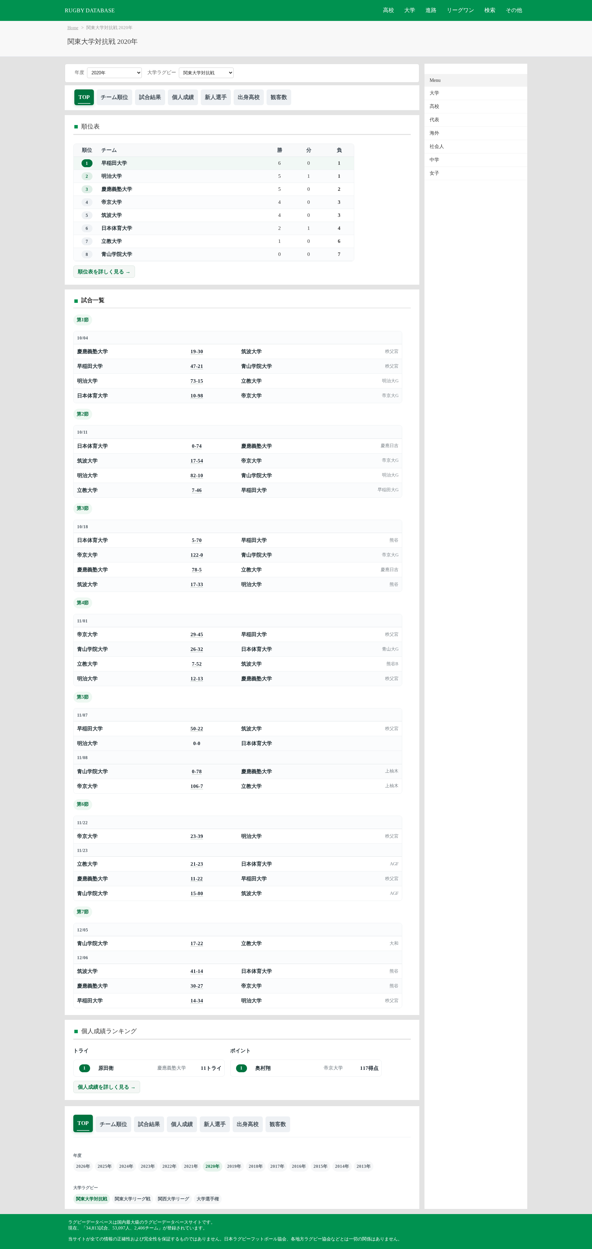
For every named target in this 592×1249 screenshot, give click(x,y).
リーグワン (460, 10)
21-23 (196, 864)
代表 (434, 119)
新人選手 (216, 97)
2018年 (256, 1166)
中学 (434, 159)
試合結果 (150, 97)
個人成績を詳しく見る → (107, 1087)
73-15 (196, 381)
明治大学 (111, 176)
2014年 (342, 1166)
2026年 (83, 1166)
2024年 (126, 1166)
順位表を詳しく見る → (104, 271)
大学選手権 (208, 1198)
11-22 (196, 878)
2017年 (277, 1166)
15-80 (196, 893)
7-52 (197, 664)
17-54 (196, 460)
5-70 (197, 540)
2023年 (148, 1166)
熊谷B (392, 663)
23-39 (196, 836)
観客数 (279, 97)
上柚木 (391, 771)
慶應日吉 (389, 445)
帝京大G (390, 395)
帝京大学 (111, 202)
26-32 (196, 649)
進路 (431, 10)
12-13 (196, 678)
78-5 (197, 569)
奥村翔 (263, 1068)
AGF (394, 864)
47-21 (196, 366)
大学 (409, 10)
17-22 (196, 943)
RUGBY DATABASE (90, 10)
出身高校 (249, 97)
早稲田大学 (114, 163)
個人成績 (183, 97)
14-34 (196, 1000)
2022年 (169, 1166)
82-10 (196, 475)
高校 (388, 10)
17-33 (196, 584)
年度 (79, 72)
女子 (434, 173)
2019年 (234, 1166)
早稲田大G (388, 489)
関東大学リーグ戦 (132, 1198)
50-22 (196, 728)
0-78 (197, 771)
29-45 (196, 634)
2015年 (320, 1166)
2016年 (299, 1166)
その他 (514, 10)
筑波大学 (111, 215)
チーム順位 (114, 97)
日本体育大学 (116, 228)
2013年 (364, 1166)
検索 (489, 10)
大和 (394, 943)
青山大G (390, 649)
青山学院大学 (116, 254)
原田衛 (106, 1068)
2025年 (105, 1166)
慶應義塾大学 (116, 189)
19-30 (196, 351)
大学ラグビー (161, 72)
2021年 (191, 1166)
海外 (434, 133)
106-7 (196, 786)
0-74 (197, 446)
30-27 (196, 986)
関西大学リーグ (173, 1198)
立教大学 (111, 241)
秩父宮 (391, 351)
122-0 (196, 555)
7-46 (197, 490)
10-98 (196, 395)
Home (72, 27)
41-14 (196, 971)
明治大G (390, 381)
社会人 (437, 146)
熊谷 (394, 540)
